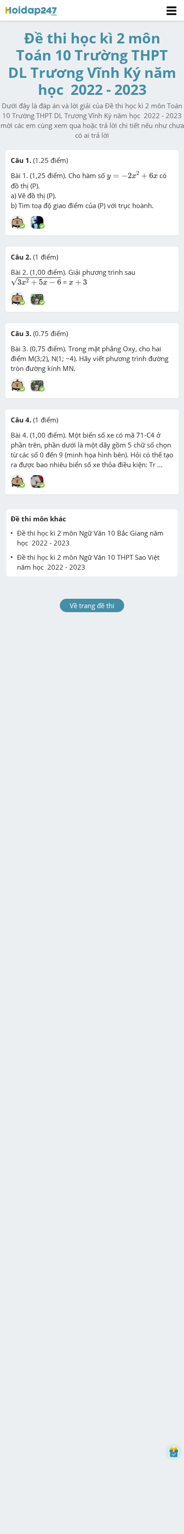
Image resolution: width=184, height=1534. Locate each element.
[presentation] (132, 175)
